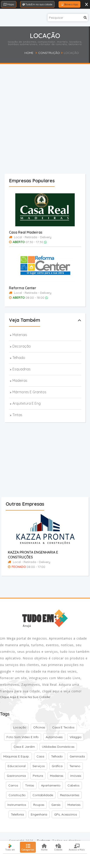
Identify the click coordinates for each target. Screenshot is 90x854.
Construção (49, 53)
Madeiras (19, 380)
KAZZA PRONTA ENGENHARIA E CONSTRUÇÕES (33, 554)
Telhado (18, 357)
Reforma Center (22, 288)
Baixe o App (71, 4)
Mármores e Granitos (29, 392)
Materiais (19, 335)
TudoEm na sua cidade (38, 4)
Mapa (10, 4)
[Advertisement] (45, 127)
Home (28, 53)
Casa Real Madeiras (25, 232)
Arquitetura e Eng (26, 403)
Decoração (21, 346)
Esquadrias (21, 369)
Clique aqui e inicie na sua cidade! (25, 697)
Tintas (17, 415)
